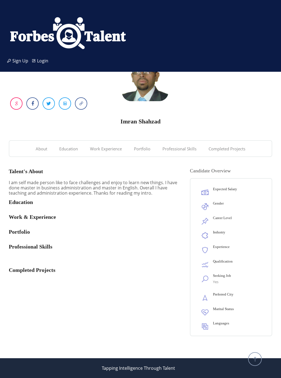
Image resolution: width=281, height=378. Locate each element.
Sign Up (21, 61)
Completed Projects (227, 148)
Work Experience (106, 148)
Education (68, 148)
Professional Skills (179, 148)
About (41, 148)
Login (42, 61)
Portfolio (142, 148)
